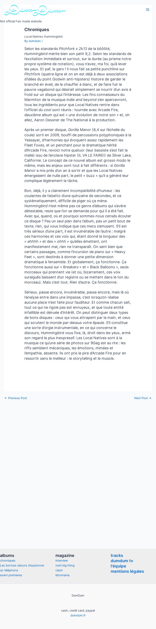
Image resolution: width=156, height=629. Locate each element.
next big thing (65, 565)
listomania (62, 575)
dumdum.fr (78, 615)
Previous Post (15, 398)
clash (59, 570)
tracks (117, 555)
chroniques (7, 560)
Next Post (143, 398)
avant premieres (11, 575)
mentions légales (127, 571)
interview (61, 560)
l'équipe (118, 566)
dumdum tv (122, 560)
